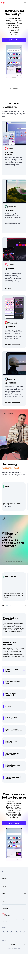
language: (25, 2)
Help (3, 893)
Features (4, 878)
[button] (14, 40)
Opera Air (9, 210)
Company (5, 908)
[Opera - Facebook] (3, 931)
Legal (3, 901)
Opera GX (9, 268)
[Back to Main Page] (4, 3)
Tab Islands (10, 577)
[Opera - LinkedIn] (20, 931)
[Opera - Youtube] (16, 931)
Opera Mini (10, 326)
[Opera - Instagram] (24, 931)
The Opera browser (10, 153)
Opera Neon (10, 383)
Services (4, 886)
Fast (7, 486)
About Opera (8, 413)
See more (14, 34)
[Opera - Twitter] (11, 931)
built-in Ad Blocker (9, 507)
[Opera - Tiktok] (7, 931)
